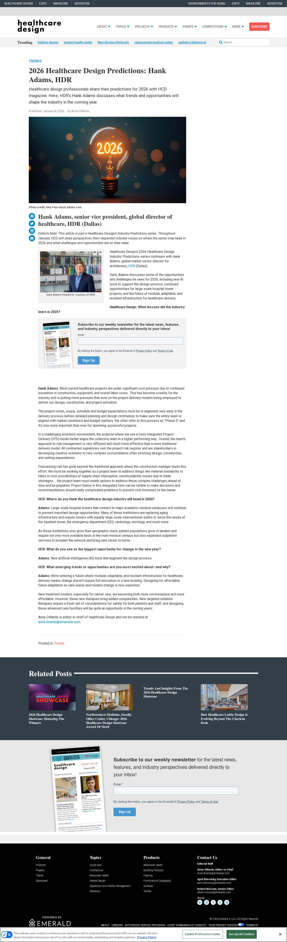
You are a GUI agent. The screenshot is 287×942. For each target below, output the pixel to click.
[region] (143, 934)
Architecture (96, 870)
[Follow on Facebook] (213, 902)
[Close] (280, 934)
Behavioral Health (99, 875)
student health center (78, 42)
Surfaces (148, 886)
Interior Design (97, 881)
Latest (102, 26)
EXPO (43, 3)
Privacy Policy (146, 937)
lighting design (48, 42)
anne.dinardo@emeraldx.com (59, 622)
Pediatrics (95, 891)
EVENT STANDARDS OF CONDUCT (187, 925)
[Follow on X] (219, 902)
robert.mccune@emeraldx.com (214, 892)
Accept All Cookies (241, 934)
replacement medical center (153, 42)
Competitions (213, 26)
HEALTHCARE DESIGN (18, 3)
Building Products (153, 870)
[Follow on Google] (226, 902)
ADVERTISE (82, 3)
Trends (35, 61)
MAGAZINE (60, 3)
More (236, 26)
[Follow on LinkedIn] (199, 902)
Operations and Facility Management (110, 886)
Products (166, 26)
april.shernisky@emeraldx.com (214, 882)
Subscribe (259, 26)
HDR (131, 266)
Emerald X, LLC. (227, 918)
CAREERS (117, 925)
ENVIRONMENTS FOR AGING (206, 3)
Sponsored (41, 881)
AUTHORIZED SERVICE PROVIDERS (145, 925)
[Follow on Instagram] (206, 902)
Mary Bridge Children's (113, 42)
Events (188, 26)
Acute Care (95, 865)
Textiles (147, 891)
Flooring (148, 875)
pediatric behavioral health (196, 42)
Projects (142, 26)
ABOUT (105, 925)
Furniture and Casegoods (157, 881)
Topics (121, 26)
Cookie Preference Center (203, 934)
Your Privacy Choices (223, 925)
